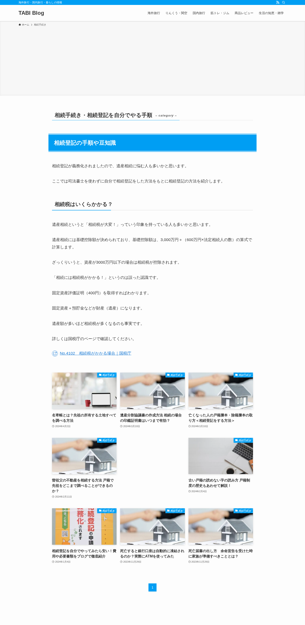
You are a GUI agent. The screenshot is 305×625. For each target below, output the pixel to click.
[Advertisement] (152, 60)
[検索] (283, 2)
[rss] (278, 2)
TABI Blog (31, 13)
